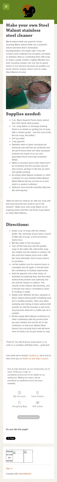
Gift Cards (38, 406)
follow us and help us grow (35, 358)
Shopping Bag (19, 406)
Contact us (33, 355)
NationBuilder (25, 473)
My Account (19, 396)
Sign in (9, 468)
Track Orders (37, 396)
